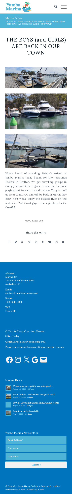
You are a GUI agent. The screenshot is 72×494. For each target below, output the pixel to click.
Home (20, 21)
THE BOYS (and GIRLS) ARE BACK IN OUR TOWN (36, 46)
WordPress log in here (15, 489)
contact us (18, 347)
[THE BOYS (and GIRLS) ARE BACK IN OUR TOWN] (36, 77)
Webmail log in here (35, 489)
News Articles (59, 21)
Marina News (13, 18)
